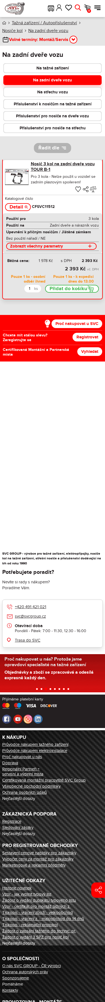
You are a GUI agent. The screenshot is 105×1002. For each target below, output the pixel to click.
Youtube (17, 719)
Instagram (28, 719)
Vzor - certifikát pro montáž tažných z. (36, 906)
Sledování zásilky (17, 827)
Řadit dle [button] (48, 148)
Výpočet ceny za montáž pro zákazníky (37, 859)
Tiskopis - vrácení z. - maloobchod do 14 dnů (43, 918)
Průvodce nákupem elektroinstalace (34, 750)
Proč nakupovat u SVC (76, 323)
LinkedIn (38, 719)
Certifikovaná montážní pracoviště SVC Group (44, 780)
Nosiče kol (12, 30)
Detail (16, 207)
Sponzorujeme (15, 978)
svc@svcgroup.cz (30, 616)
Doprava (10, 762)
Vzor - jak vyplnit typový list (26, 894)
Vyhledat (89, 351)
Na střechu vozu (52, 92)
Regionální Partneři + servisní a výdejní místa (22, 771)
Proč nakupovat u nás (22, 756)
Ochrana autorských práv (25, 971)
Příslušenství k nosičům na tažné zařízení (53, 104)
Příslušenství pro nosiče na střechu (53, 128)
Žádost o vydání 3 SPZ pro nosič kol (35, 937)
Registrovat (87, 337)
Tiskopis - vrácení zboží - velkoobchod (37, 912)
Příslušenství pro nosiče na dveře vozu (52, 116)
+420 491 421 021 (30, 606)
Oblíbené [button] (68, 7)
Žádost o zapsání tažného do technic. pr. (39, 930)
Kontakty (10, 990)
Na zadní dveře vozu (48, 30)
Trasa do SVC (27, 640)
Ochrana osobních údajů (24, 792)
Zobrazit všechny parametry (36, 246)
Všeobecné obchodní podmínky (31, 786)
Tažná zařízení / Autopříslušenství (44, 23)
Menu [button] (96, 7)
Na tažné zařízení (52, 68)
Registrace (11, 821)
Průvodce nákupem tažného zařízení (35, 744)
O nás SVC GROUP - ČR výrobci (31, 965)
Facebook (6, 719)
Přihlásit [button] (59, 7)
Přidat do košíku (68, 289)
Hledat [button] (77, 7)
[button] (51, 7)
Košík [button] (89, 11)
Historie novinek (17, 888)
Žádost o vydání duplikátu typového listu (39, 900)
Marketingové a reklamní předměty (34, 865)
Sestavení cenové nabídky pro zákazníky (39, 852)
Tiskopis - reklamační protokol (30, 924)
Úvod (4, 23)
